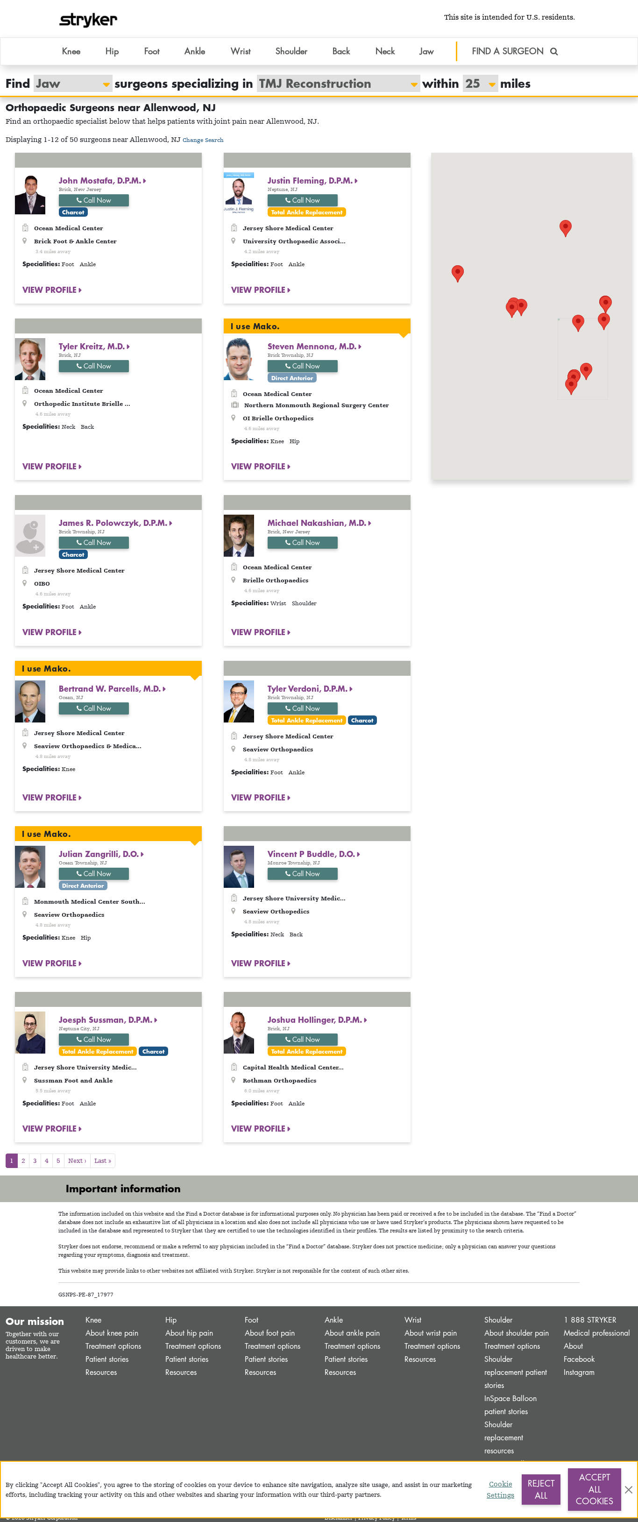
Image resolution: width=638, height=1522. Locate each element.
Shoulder (498, 1320)
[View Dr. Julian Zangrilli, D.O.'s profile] (30, 866)
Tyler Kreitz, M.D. (93, 346)
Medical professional (597, 1333)
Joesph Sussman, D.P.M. (107, 1019)
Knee (93, 1320)
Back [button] (341, 51)
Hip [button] (112, 51)
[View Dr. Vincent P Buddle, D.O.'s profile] (239, 866)
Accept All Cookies (594, 1489)
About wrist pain (430, 1333)
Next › (77, 1160)
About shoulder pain (516, 1333)
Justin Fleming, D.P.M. (311, 180)
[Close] (628, 1489)
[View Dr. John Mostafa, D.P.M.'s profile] (30, 192)
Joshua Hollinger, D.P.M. (316, 1019)
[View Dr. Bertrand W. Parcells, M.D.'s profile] (30, 700)
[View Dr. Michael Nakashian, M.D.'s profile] (239, 535)
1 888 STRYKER (590, 1320)
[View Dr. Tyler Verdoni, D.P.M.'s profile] (239, 700)
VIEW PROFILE (50, 289)
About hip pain (189, 1333)
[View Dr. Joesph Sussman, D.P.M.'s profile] (30, 1031)
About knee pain (111, 1333)
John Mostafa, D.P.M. (101, 180)
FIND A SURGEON (509, 51)
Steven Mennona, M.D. (313, 346)
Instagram (579, 1372)
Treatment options (113, 1346)
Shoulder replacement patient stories (515, 1372)
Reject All (541, 1489)
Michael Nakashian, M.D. (318, 522)
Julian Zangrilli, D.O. (100, 854)
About (573, 1346)
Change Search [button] (203, 139)
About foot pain (270, 1333)
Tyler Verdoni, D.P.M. (309, 688)
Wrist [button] (240, 51)
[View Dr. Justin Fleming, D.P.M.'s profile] (239, 192)
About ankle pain (352, 1333)
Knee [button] (71, 51)
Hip (171, 1320)
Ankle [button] (194, 51)
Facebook (579, 1359)
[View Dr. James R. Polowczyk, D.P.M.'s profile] (30, 535)
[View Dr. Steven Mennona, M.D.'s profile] (239, 358)
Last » (102, 1160)
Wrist (412, 1320)
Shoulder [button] (291, 51)
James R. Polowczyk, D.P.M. (114, 522)
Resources (101, 1372)
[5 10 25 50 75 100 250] (476, 83)
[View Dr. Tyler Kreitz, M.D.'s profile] (30, 358)
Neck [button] (385, 51)
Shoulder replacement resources (503, 1438)
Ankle (334, 1320)
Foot (251, 1320)
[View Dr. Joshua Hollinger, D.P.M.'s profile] (239, 1031)
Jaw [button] (427, 51)
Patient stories (106, 1359)
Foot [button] (151, 51)
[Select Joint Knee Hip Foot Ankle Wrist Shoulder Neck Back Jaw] (68, 83)
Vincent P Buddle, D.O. (312, 854)
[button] (586, 371)
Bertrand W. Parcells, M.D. (111, 688)
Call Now (96, 200)
